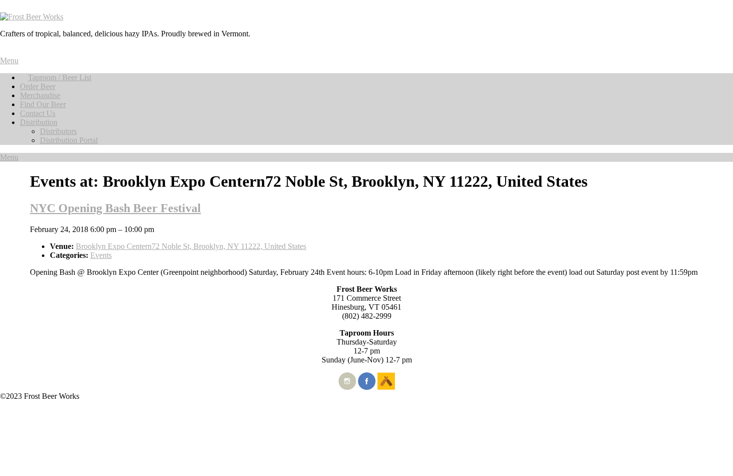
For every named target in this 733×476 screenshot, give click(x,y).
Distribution (38, 122)
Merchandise (40, 95)
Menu (9, 60)
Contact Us (37, 113)
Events (101, 255)
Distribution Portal (69, 140)
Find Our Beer (43, 104)
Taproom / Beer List (59, 77)
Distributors (58, 131)
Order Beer (37, 86)
